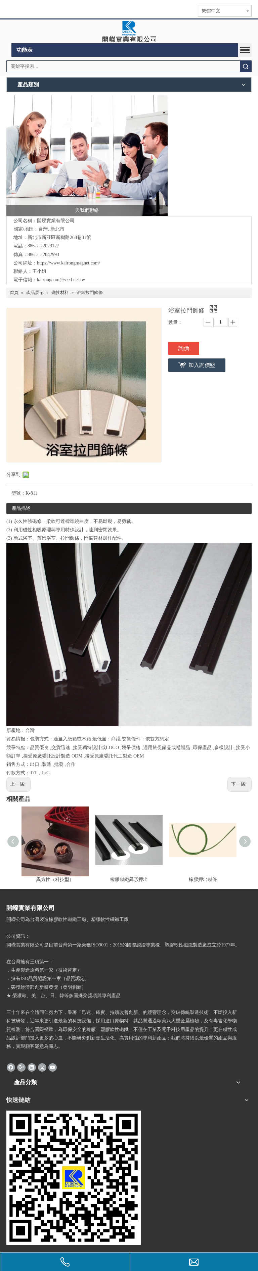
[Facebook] (11, 1067)
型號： (18, 493)
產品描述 (21, 508)
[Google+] (21, 1067)
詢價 (183, 348)
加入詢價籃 (201, 365)
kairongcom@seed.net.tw (61, 279)
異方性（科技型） (55, 879)
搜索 (245, 66)
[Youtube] (52, 1067)
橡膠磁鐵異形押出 (129, 879)
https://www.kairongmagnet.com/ (68, 262)
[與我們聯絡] (87, 155)
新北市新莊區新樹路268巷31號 (59, 237)
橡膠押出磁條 (203, 879)
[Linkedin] (32, 1067)
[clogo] (129, 31)
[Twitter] (42, 1067)
